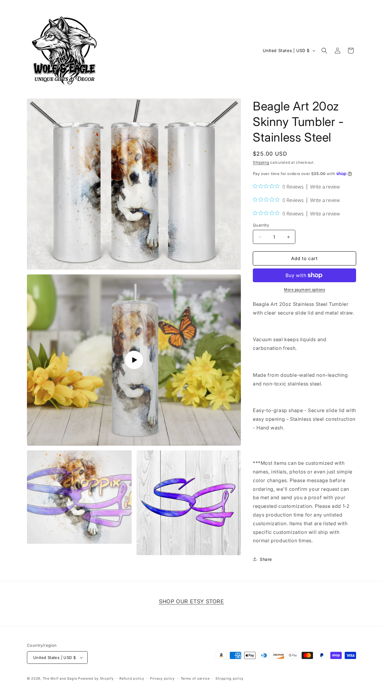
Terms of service (195, 678)
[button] (324, 50)
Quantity (261, 225)
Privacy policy (162, 678)
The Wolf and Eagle (60, 678)
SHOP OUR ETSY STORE (191, 601)
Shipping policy (229, 678)
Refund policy (131, 678)
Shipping (261, 162)
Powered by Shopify (96, 678)
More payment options (304, 289)
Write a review (325, 186)
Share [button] (266, 559)
